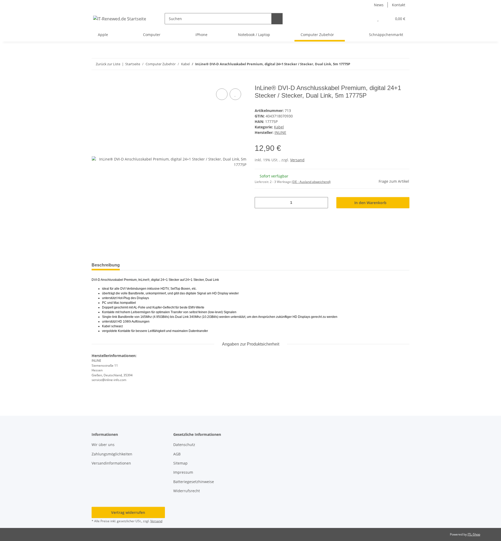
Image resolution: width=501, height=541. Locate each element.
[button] (367, 19)
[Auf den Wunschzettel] (235, 94)
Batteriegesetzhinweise (193, 481)
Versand (297, 159)
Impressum (183, 472)
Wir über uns (103, 444)
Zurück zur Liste (108, 64)
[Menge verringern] (260, 202)
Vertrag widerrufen (128, 512)
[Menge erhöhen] (322, 202)
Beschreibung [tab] (106, 265)
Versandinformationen (111, 463)
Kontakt (398, 4)
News (379, 4)
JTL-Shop (474, 534)
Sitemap (180, 463)
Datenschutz (184, 444)
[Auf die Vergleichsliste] (222, 94)
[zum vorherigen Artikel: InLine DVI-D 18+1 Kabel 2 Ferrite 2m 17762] (392, 64)
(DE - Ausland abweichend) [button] (311, 182)
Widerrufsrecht (186, 490)
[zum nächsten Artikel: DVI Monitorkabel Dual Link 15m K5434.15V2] (403, 64)
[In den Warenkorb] (96, 81)
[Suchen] (277, 18)
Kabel (279, 126)
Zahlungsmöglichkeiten (112, 453)
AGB (177, 453)
